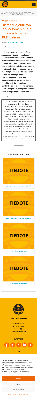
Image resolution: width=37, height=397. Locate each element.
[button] (34, 357)
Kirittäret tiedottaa (19, 251)
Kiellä (18, 384)
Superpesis (16, 12)
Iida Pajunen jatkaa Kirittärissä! (18, 218)
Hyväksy (18, 378)
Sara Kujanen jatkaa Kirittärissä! (19, 186)
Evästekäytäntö (12, 394)
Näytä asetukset (18, 389)
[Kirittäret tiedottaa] (18, 236)
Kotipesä (9, 12)
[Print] (7, 46)
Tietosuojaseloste (23, 394)
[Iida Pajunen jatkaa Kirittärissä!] (18, 203)
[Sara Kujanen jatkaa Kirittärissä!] (18, 171)
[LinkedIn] (24, 344)
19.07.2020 (11, 42)
